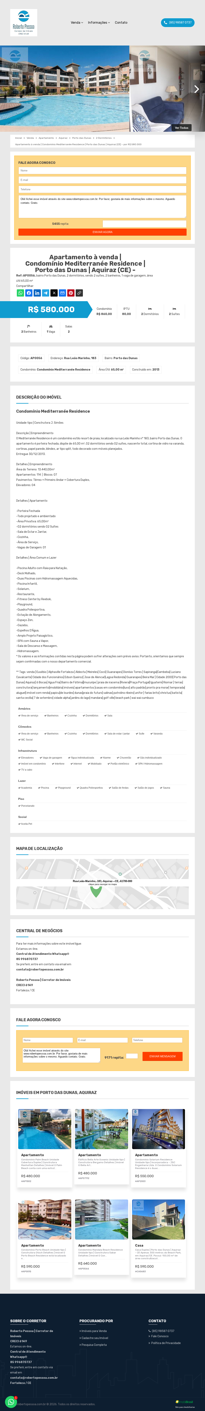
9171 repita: (114, 1058)
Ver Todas (181, 127)
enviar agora (103, 232)
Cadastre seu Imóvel (94, 1338)
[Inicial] (23, 22)
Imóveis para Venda (94, 1331)
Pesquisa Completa (94, 1345)
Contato (121, 22)
